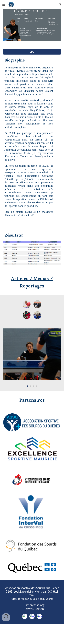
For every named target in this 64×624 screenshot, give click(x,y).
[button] (4, 4)
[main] (32, 138)
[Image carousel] (32, 357)
